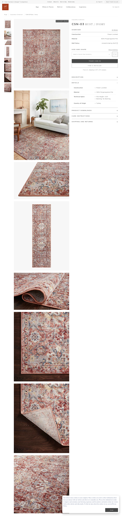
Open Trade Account (112, 2)
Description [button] (77, 77)
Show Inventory (113, 49)
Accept (111, 510)
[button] (37, 7)
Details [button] (75, 83)
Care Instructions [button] (81, 116)
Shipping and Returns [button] (82, 121)
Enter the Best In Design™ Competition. (16, 2)
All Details (115, 30)
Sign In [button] (100, 2)
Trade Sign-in (95, 61)
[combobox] (91, 54)
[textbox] (91, 54)
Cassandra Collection (78, 19)
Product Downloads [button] (82, 110)
